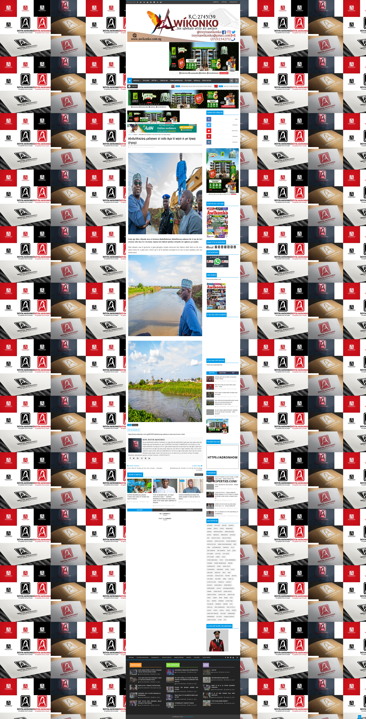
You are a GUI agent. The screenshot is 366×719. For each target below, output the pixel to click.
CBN (208, 547)
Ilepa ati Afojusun (142, 657)
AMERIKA (216, 535)
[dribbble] (157, 2)
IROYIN (224, 525)
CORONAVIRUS (216, 547)
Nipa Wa (131, 657)
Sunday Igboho (229, 616)
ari (208, 538)
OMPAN (225, 604)
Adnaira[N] (192, 125)
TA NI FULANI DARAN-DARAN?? (219, 701)
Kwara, (153, 147)
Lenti (209, 597)
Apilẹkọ (209, 525)
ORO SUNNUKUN (220, 607)
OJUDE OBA (229, 601)
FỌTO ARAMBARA (230, 560)
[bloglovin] (154, 2)
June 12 (230, 579)
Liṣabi (215, 597)
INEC (224, 572)
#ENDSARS (229, 528)
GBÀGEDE (216, 2)
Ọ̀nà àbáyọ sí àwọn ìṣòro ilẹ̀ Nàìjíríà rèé (186, 670)
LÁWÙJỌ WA (164, 80)
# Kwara (135, 425)
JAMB (224, 579)
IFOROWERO (211, 569)
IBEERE (230, 563)
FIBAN (218, 557)
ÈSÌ (233, 373)
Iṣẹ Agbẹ (218, 579)
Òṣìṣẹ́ (234, 610)
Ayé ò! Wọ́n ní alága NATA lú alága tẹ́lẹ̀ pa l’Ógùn (192, 86)
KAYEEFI (175, 86)
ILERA (227, 569)
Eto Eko (216, 86)
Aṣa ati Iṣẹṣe (226, 538)
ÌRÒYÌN (154, 80)
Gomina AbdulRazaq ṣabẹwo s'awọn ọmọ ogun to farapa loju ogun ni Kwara (138, 497)
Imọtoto (217, 572)
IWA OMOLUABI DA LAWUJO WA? (220, 678)
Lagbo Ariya (218, 591)
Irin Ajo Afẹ (219, 575)
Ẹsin (233, 550)
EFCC (232, 547)
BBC (235, 544)
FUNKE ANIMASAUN (220, 563)
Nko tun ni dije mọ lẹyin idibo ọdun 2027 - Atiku (151, 86)
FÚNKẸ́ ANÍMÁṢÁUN (176, 80)
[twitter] (140, 2)
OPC (231, 604)
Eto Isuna (210, 557)
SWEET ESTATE (211, 620)
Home (130, 134)
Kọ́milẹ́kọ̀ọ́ (210, 588)
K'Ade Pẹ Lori (211, 582)
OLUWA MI (210, 604)
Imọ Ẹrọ (210, 572)
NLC (208, 601)
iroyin (182, 480)
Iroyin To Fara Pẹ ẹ (135, 475)
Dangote (226, 547)
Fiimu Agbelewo (212, 560)
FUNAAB (209, 563)
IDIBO (219, 566)
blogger (139, 510)
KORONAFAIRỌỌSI (228, 588)
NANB (226, 597)
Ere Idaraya (211, 550)
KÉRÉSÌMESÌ (227, 585)
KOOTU (219, 588)
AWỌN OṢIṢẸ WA (178, 657)
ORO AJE (209, 607)
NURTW (214, 601)
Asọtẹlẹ (209, 541)
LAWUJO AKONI (211, 594)
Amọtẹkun (224, 535)
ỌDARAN (221, 601)
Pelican (223, 613)
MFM (220, 597)
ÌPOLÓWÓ (146, 80)
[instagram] (144, 2)
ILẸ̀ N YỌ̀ (213, 670)
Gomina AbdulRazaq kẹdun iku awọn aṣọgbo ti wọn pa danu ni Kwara (189, 497)
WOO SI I (199, 474)
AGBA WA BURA (229, 531)
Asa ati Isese (216, 538)
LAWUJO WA (231, 594)
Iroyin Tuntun (166, 657)
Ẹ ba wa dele (155, 657)
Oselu (216, 610)
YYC (225, 620)
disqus (165, 510)
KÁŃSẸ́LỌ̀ (197, 80)
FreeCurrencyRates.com (213, 279)
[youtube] (147, 2)
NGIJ (231, 597)
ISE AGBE (210, 579)
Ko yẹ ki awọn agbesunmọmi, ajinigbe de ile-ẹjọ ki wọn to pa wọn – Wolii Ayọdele (226, 412)
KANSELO (221, 582)
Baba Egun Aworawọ (224, 544)
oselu (209, 610)
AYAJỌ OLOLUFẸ (219, 541)
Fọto (221, 560)
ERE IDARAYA (221, 550)
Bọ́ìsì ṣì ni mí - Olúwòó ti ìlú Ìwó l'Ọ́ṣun (149, 685)
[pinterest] (150, 2)
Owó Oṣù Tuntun (212, 613)
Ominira (218, 604)
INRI (229, 572)
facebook (190, 510)
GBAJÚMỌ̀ (222, 373)
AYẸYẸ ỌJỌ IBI (211, 544)
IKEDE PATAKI (207, 657)
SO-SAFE (219, 616)
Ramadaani (231, 613)
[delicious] (160, 2)
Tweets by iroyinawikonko (214, 365)
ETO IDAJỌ (226, 553)
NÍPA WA (224, 2)
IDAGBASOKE (211, 566)
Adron (209, 531)
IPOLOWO (210, 575)
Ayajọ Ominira (231, 541)
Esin (228, 550)
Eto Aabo (131, 480)
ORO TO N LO (231, 607)
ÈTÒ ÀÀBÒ (188, 80)
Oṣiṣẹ (222, 528)
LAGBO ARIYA (228, 591)
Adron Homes (218, 531)
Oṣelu (216, 528)
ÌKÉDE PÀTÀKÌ (206, 80)
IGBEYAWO (220, 569)
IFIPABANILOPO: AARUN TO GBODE (184, 703)
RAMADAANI (210, 616)
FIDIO (223, 557)
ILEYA (232, 569)
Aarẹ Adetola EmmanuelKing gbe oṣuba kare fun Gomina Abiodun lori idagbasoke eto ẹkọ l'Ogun (226, 402)
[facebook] (137, 2)
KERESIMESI (218, 585)
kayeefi (228, 582)
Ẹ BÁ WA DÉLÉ (233, 2)
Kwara (135, 134)
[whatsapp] (235, 657)
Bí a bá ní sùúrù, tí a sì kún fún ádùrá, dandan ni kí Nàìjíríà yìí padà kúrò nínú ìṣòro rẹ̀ (186, 679)
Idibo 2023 (226, 566)
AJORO (209, 535)
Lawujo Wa (221, 594)
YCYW (219, 620)
